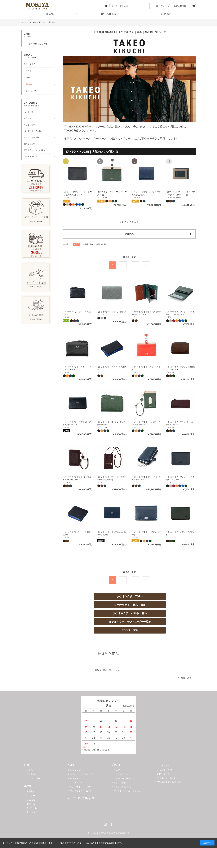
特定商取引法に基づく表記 (169, 782)
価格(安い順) (101, 244)
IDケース (31, 804)
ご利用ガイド (163, 765)
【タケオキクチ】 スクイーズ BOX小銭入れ (77, 533)
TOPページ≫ (130, 630)
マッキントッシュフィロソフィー (129, 791)
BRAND (50, 13)
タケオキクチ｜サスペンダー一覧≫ (130, 621)
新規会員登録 (180, 6)
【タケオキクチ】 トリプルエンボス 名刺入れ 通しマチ (77, 423)
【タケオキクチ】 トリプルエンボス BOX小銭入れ (111, 533)
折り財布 (31, 774)
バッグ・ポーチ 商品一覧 (81, 798)
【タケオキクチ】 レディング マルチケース (77, 313)
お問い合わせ (163, 773)
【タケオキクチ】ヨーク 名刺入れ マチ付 (146, 533)
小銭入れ (31, 799)
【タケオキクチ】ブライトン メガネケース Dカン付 (180, 423)
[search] (106, 6)
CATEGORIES (108, 13)
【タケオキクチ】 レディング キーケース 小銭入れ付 (146, 478)
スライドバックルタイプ (81, 774)
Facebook (112, 824)
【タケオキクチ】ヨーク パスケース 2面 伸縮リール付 (146, 423)
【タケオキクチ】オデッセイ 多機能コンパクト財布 (180, 368)
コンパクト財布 (34, 778)
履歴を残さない (188, 677)
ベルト (71, 764)
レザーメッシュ (77, 778)
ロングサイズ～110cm (80, 786)
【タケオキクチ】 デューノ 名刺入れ (111, 312)
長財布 (30, 770)
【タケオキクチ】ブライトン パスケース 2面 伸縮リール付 (77, 478)
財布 (26, 764)
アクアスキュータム (123, 786)
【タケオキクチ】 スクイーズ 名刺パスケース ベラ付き (146, 313)
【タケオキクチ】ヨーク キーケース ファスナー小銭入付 (77, 368)
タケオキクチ (120, 782)
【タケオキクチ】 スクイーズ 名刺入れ (111, 368)
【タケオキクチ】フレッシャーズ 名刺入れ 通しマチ (180, 478)
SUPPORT (166, 13)
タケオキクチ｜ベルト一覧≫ (130, 613)
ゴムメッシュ (76, 782)
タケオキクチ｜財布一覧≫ (130, 604)
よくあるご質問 (164, 769)
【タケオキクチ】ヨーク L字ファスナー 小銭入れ (111, 423)
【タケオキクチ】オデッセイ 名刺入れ (180, 533)
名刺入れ (31, 791)
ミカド (117, 770)
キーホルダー (33, 812)
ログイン (160, 6)
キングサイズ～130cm (80, 791)
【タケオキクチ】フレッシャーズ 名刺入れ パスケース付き (180, 313)
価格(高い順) (88, 244)
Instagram (105, 824)
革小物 (27, 785)
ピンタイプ (75, 770)
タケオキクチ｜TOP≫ (130, 596)
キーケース (32, 808)
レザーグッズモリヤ (123, 778)
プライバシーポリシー (167, 778)
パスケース (32, 795)
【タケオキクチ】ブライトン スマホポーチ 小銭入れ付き (111, 478)
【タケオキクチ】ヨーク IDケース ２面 (146, 368)
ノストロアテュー (122, 774)
